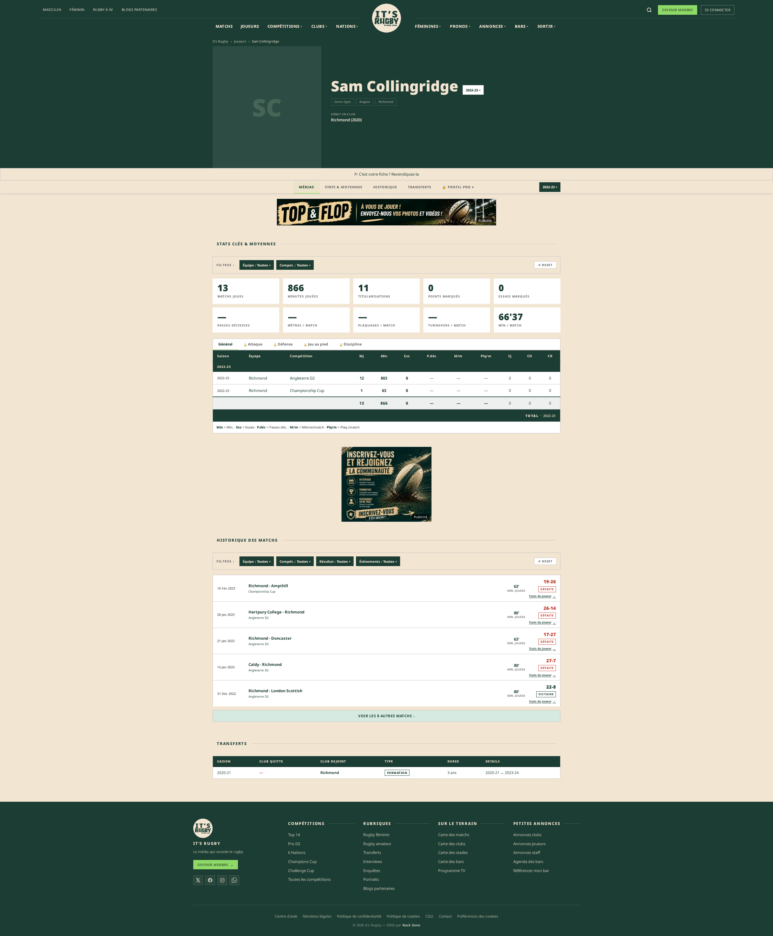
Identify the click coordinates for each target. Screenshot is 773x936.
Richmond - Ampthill (268, 585)
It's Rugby (220, 41)
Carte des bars (451, 861)
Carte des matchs (453, 834)
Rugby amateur (377, 843)
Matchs (224, 26)
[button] (386, 588)
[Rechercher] (649, 10)
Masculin (52, 9)
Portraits (371, 879)
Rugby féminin (376, 834)
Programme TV (451, 870)
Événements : (378, 561)
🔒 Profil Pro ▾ (458, 187)
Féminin (77, 9)
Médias (306, 187)
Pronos (460, 26)
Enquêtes (371, 870)
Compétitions (285, 26)
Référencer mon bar (531, 870)
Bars (521, 26)
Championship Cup (262, 591)
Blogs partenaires (139, 9)
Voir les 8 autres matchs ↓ (386, 715)
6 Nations (296, 852)
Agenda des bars (528, 861)
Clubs (319, 26)
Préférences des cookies (477, 916)
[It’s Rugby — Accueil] (203, 828)
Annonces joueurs (529, 843)
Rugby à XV (103, 9)
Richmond (329, 772)
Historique (385, 187)
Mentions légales (317, 916)
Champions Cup (302, 861)
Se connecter (717, 10)
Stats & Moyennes (343, 187)
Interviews (372, 861)
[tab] (225, 344)
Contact (445, 916)
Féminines (428, 26)
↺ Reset (545, 265)
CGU (429, 916)
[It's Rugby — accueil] (386, 18)
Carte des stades (453, 852)
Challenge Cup (301, 870)
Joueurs (250, 26)
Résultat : (334, 561)
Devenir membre (677, 10)
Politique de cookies (403, 916)
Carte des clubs (451, 843)
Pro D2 (294, 843)
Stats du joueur (542, 596)
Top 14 (294, 834)
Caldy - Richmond (265, 664)
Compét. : (295, 561)
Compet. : (295, 265)
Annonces (492, 26)
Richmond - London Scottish (275, 690)
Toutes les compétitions (309, 879)
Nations (347, 26)
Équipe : (257, 265)
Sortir (546, 26)
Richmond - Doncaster (270, 638)
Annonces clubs (527, 834)
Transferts (419, 187)
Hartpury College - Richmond (276, 612)
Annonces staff (526, 852)
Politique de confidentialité (359, 916)
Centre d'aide (286, 916)
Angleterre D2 (259, 618)
